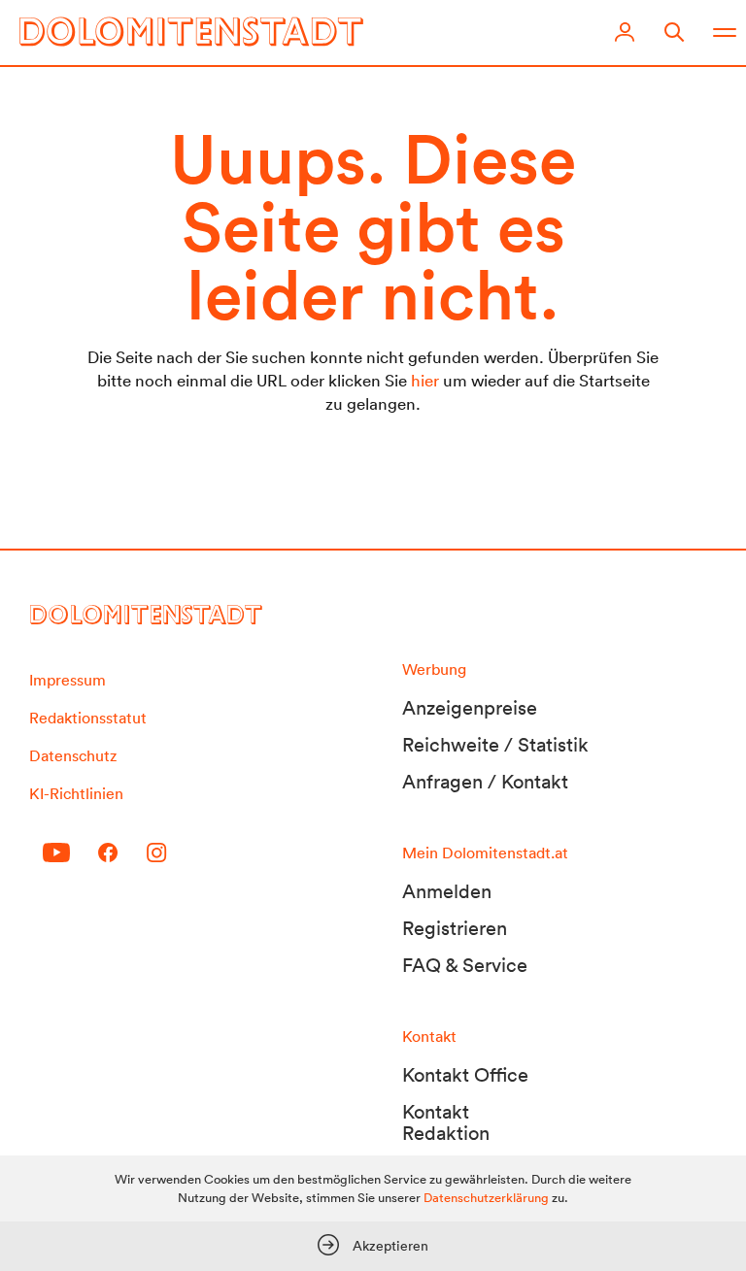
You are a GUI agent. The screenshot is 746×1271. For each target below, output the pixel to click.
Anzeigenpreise (469, 707)
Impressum (67, 679)
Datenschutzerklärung (486, 1197)
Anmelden (447, 891)
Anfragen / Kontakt (485, 781)
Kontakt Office (465, 1075)
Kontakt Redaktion (446, 1122)
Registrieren (454, 928)
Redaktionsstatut (88, 717)
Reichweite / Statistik (495, 744)
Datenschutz (73, 755)
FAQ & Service (464, 965)
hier (425, 380)
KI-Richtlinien (76, 793)
